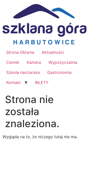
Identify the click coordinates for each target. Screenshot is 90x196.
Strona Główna (20, 52)
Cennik (12, 62)
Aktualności (53, 52)
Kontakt (13, 82)
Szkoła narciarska (23, 72)
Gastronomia (59, 72)
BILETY (41, 82)
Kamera (34, 62)
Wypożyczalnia (62, 62)
